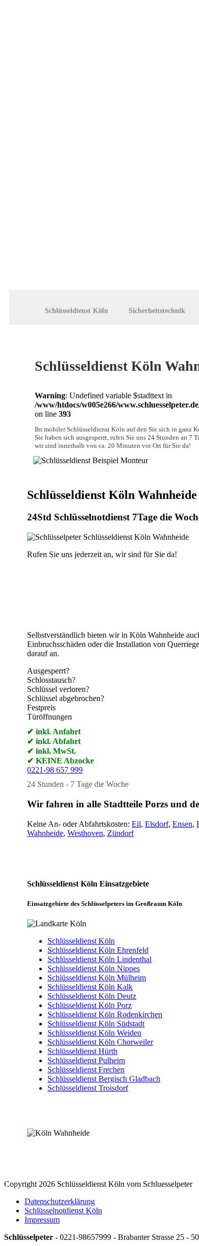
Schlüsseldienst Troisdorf (87, 1088)
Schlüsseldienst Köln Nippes (93, 968)
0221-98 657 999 (55, 769)
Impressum (42, 1219)
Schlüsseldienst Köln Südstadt (95, 1023)
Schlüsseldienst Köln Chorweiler (100, 1042)
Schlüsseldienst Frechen (86, 1069)
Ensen (182, 824)
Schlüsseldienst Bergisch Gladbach (103, 1078)
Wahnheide (45, 833)
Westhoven (85, 833)
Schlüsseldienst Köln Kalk (90, 987)
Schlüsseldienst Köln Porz (89, 1005)
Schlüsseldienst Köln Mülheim (96, 977)
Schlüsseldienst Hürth (82, 1051)
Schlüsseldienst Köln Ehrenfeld (97, 950)
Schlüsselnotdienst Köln (63, 1210)
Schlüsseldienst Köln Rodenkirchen (104, 1014)
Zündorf (120, 833)
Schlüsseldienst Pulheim (86, 1060)
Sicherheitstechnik (157, 311)
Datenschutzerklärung (59, 1201)
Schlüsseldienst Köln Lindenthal (99, 959)
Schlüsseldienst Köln (76, 311)
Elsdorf (156, 824)
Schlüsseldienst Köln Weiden (94, 1032)
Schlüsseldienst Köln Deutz (91, 996)
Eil (136, 824)
